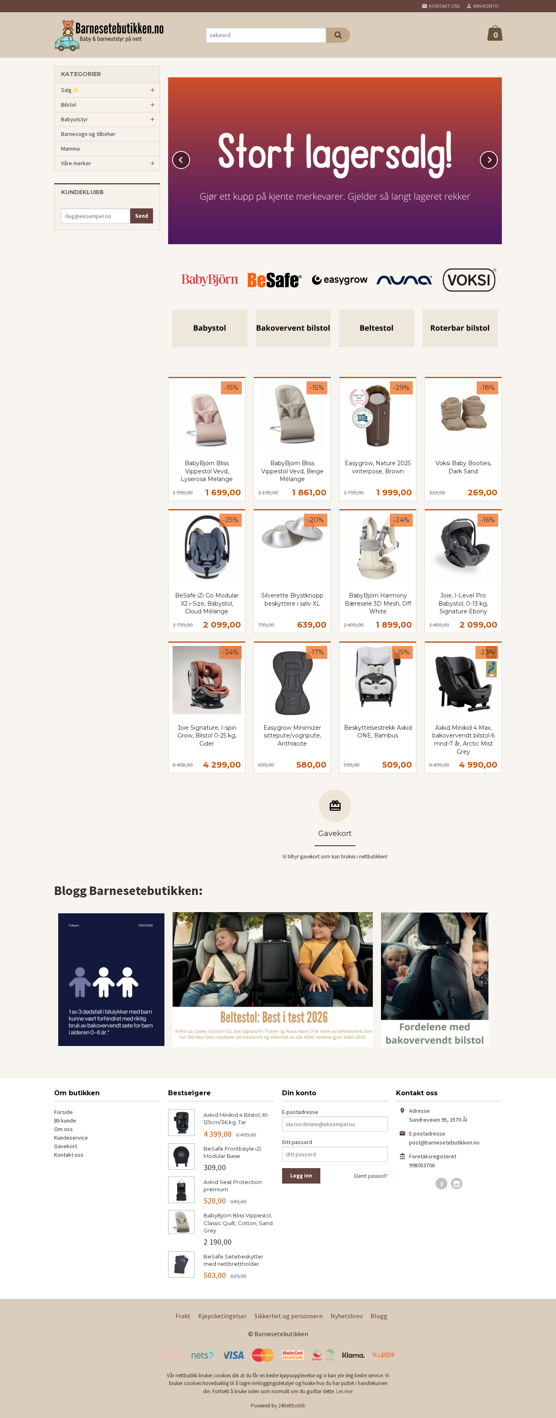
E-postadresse (300, 1112)
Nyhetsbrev (347, 1316)
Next (497, 158)
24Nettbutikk (291, 1405)
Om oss (63, 1129)
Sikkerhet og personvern (288, 1316)
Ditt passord (297, 1142)
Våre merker (76, 163)
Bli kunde (65, 1120)
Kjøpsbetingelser (222, 1316)
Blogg (378, 1316)
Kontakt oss (68, 1154)
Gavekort (65, 1146)
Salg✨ (70, 90)
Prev (189, 158)
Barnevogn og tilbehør (88, 134)
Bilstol (68, 104)
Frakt (182, 1316)
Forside (63, 1112)
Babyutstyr (74, 119)
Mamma (70, 148)
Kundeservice (71, 1137)
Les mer (344, 1391)
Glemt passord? (371, 1176)
